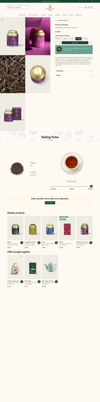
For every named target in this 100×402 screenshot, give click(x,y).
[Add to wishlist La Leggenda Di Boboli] (39, 217)
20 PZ (59, 38)
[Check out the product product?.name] (15, 228)
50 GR (65, 38)
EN (80, 7)
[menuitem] (81, 7)
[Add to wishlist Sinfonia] (73, 217)
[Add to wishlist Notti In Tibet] (39, 256)
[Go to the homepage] (50, 7)
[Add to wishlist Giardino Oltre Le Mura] (90, 217)
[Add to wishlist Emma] (56, 217)
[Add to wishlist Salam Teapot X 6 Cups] (56, 256)
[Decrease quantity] (56, 42)
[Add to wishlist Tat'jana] (21, 217)
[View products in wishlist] (89, 7)
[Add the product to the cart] (21, 242)
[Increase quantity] (59, 42)
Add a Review (50, 202)
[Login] (86, 7)
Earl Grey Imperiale (62, 20)
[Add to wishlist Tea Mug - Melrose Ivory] (21, 256)
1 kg (86, 38)
